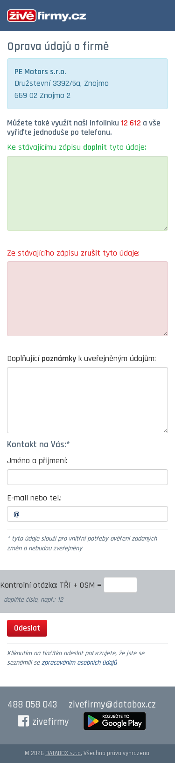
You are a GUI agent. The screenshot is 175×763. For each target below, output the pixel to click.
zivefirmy (50, 722)
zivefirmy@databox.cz (112, 705)
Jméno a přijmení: (37, 460)
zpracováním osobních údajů (79, 663)
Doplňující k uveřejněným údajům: (81, 358)
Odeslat (27, 628)
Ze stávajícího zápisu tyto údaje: (73, 253)
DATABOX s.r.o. (63, 753)
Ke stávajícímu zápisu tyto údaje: (76, 147)
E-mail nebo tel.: (34, 497)
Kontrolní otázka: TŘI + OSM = (52, 585)
